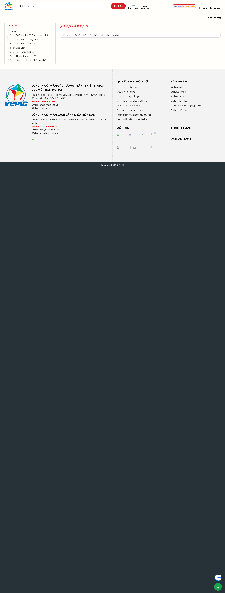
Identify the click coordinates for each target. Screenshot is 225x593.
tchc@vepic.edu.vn (49, 105)
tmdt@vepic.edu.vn (49, 130)
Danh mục (133, 8)
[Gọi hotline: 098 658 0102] (218, 587)
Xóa (88, 26)
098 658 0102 (50, 126)
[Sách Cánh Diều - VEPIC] (8, 6)
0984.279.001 (49, 101)
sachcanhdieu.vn (51, 133)
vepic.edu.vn (48, 108)
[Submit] (118, 6)
